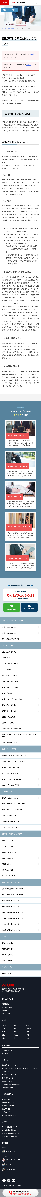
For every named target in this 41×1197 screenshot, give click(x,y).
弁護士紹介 (5, 1004)
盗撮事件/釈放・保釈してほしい (12, 767)
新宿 (3, 1031)
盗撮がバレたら (7, 658)
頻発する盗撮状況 (7, 955)
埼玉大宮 (29, 1025)
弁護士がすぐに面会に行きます (12, 827)
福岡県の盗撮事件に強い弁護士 (12, 930)
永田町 (4, 1025)
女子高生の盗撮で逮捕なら (10, 663)
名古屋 (16, 1035)
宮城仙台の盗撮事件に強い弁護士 (12, 889)
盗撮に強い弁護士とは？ (10, 816)
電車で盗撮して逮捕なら (10, 675)
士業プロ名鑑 (6, 1112)
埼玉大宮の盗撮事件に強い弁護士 (12, 894)
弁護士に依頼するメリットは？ (12, 633)
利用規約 (5, 1053)
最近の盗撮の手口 (7, 960)
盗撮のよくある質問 (8, 943)
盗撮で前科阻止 (7, 693)
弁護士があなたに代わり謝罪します (13, 804)
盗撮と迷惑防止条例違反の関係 (12, 729)
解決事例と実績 (7, 1007)
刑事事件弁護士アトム (9, 1065)
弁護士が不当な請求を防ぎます (12, 810)
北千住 (16, 1031)
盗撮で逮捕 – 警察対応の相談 (11, 681)
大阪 (3, 1038)
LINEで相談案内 (11, 609)
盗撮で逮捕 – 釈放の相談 (10, 687)
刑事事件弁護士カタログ (9, 1099)
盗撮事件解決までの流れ (10, 798)
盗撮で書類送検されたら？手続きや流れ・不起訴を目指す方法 (19, 735)
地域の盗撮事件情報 (8, 949)
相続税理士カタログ (8, 1081)
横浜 (27, 1031)
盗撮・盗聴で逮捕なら (9, 652)
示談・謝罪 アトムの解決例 (10, 785)
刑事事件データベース (9, 1075)
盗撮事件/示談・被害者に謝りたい (13, 779)
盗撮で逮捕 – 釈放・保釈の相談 (12, 699)
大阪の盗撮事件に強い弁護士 (11, 924)
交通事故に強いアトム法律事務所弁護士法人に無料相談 (19, 1068)
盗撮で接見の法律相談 (9, 711)
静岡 (3, 1035)
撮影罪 (28, 64)
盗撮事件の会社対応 (8, 717)
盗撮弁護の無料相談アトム (8, 29)
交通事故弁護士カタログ (9, 1102)
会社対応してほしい (8, 846)
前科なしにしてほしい (9, 852)
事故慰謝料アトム (7, 1071)
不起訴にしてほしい (8, 840)
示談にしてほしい (7, 858)
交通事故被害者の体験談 (9, 1115)
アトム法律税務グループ (9, 1127)
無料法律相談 (6, 973)
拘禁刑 (31, 54)
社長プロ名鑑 (6, 1109)
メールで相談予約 (29, 609)
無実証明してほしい (8, 876)
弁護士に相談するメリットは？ (12, 627)
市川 (15, 1028)
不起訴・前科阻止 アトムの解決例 (13, 761)
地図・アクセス (7, 1014)
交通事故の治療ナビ (8, 1106)
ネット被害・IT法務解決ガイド (12, 1084)
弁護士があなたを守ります (10, 821)
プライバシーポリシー (9, 1050)
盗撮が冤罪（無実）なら (10, 723)
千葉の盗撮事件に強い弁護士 (11, 906)
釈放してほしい (7, 864)
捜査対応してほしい (8, 870)
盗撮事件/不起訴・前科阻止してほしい (14, 755)
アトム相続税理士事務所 (9, 1136)
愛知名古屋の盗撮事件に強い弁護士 (13, 918)
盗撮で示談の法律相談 (9, 705)
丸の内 (28, 1028)
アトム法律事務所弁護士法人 (11, 1133)
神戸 (15, 1038)
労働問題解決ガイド (8, 1088)
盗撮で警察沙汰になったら (10, 743)
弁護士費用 (5, 1010)
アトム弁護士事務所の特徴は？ (12, 639)
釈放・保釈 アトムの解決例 (10, 773)
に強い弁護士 (18, 2)
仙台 (15, 1025)
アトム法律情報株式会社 (9, 1130)
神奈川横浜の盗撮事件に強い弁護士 (13, 912)
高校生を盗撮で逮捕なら (10, 669)
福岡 (27, 1038)
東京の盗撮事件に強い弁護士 (11, 900)
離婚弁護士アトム (7, 1078)
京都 (27, 1035)
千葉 (3, 1028)
